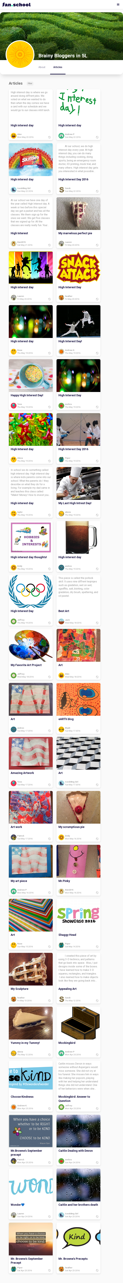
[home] (15, 3)
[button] (118, 4)
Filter (30, 83)
